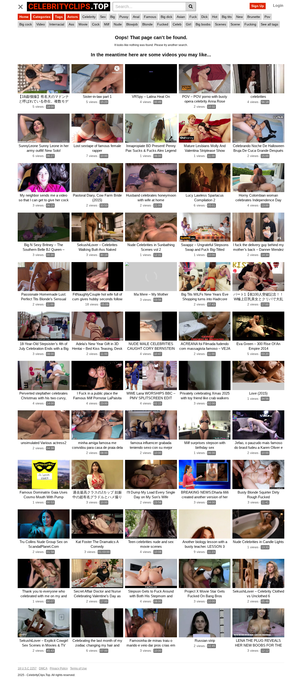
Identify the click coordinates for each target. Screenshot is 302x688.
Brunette (253, 17)
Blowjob (132, 24)
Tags (59, 17)
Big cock (25, 24)
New (239, 17)
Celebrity (89, 17)
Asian (181, 17)
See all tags (269, 24)
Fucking (250, 24)
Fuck (193, 17)
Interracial (56, 24)
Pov (267, 17)
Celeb (177, 24)
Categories (41, 17)
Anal (136, 17)
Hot (214, 17)
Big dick (166, 17)
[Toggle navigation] (22, 6)
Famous (150, 17)
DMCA (43, 668)
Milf (106, 24)
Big (112, 17)
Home (24, 17)
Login (278, 6)
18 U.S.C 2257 (27, 668)
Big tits (227, 17)
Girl (188, 24)
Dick (204, 17)
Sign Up (257, 6)
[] (190, 6)
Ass (71, 24)
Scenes (220, 24)
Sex (103, 17)
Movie (83, 24)
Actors (72, 17)
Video (40, 24)
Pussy (123, 17)
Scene (235, 24)
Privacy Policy (59, 668)
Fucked (162, 24)
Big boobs (203, 24)
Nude (118, 24)
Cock (96, 24)
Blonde (147, 24)
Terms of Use (78, 668)
